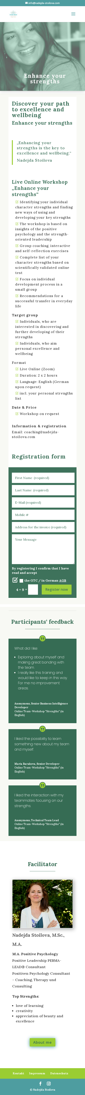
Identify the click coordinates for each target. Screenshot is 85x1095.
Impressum (37, 1073)
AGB (62, 580)
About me (42, 1042)
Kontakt (18, 1073)
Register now (56, 589)
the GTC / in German (45, 580)
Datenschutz (59, 1073)
